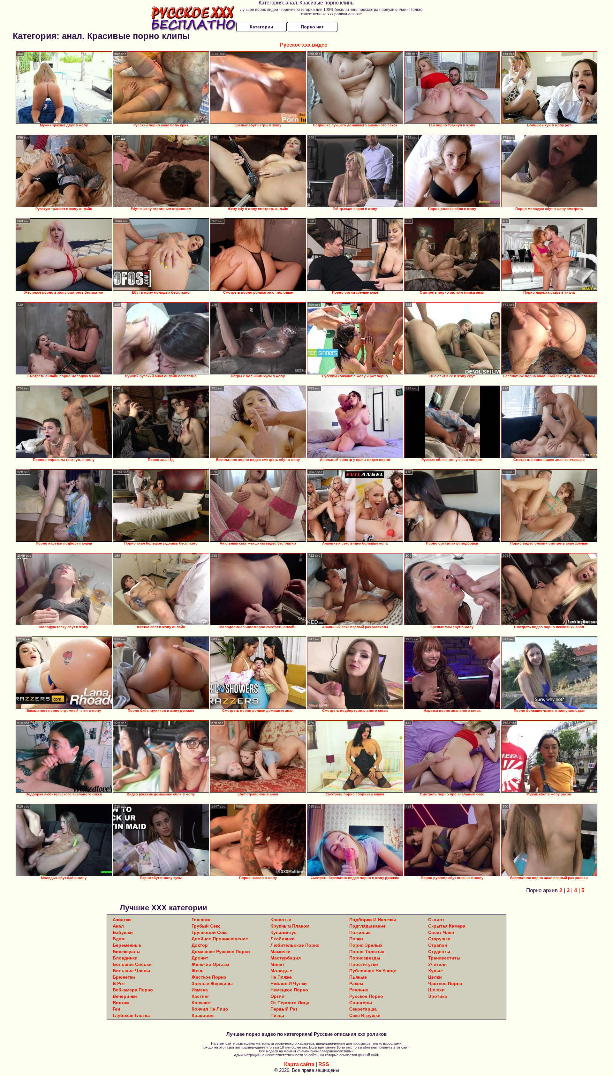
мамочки (280, 951)
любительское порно (295, 945)
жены (198, 970)
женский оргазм (210, 964)
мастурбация (285, 957)
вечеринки (125, 996)
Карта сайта (299, 1064)
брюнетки (124, 977)
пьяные (358, 977)
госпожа (201, 919)
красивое (203, 1015)
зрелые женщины (212, 983)
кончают (201, 1002)
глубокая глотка (131, 1015)
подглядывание (367, 926)
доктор (200, 945)
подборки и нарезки (372, 919)
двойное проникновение (220, 938)
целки (435, 977)
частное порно (445, 983)
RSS (323, 1064)
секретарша (363, 1009)
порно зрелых (365, 945)
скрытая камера (446, 926)
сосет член (441, 932)
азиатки (122, 919)
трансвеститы (444, 957)
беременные (127, 945)
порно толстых (366, 951)
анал (118, 926)
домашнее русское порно (221, 951)
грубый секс (206, 926)
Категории (261, 26)
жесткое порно (209, 977)
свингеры (360, 1002)
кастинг (200, 996)
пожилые (360, 932)
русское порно (366, 996)
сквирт (436, 919)
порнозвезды (364, 957)
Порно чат (312, 26)
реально (358, 989)
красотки (280, 919)
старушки (439, 938)
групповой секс (210, 932)
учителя (437, 964)
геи (116, 1009)
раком (356, 983)
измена (200, 989)
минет (277, 964)
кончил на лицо (210, 1009)
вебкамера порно (133, 989)
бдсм (119, 938)
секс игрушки (365, 1015)
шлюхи (436, 989)
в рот (119, 983)
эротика (437, 996)
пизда (277, 1015)
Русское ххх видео (304, 45)
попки (356, 938)
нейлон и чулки (288, 983)
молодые (281, 970)
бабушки (123, 932)
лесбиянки (282, 938)
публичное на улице (372, 970)
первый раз (284, 1009)
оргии (277, 996)
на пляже (281, 977)
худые (435, 970)
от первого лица (289, 1002)
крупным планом (289, 926)
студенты (439, 951)
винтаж (121, 1002)
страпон (437, 945)
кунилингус (283, 932)
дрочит (200, 957)
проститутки (363, 964)
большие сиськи (132, 964)
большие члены (131, 970)
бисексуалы (126, 951)
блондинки (125, 957)
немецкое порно (289, 989)
